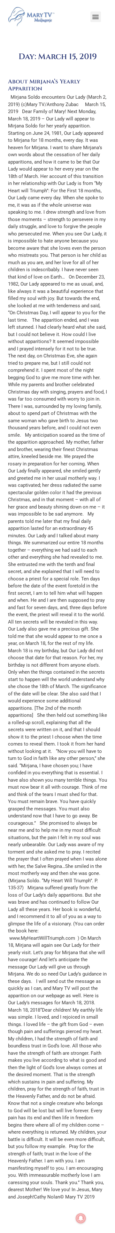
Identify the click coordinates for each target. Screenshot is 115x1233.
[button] (95, 16)
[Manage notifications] (81, 1218)
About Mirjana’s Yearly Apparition (44, 85)
